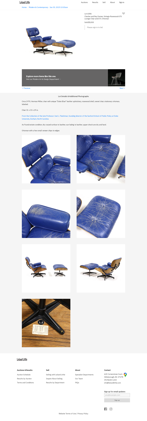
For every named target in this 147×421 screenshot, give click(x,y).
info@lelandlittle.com (112, 383)
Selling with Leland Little (55, 375)
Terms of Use (71, 414)
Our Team (79, 379)
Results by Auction (24, 379)
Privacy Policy (83, 414)
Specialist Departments (84, 375)
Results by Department (55, 383)
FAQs (77, 383)
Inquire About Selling (54, 379)
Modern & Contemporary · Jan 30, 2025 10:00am (48, 7)
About (112, 2)
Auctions (84, 2)
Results (95, 2)
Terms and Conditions (25, 383)
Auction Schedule (23, 375)
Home (24, 7)
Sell (104, 2)
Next (122, 88)
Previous (26, 88)
